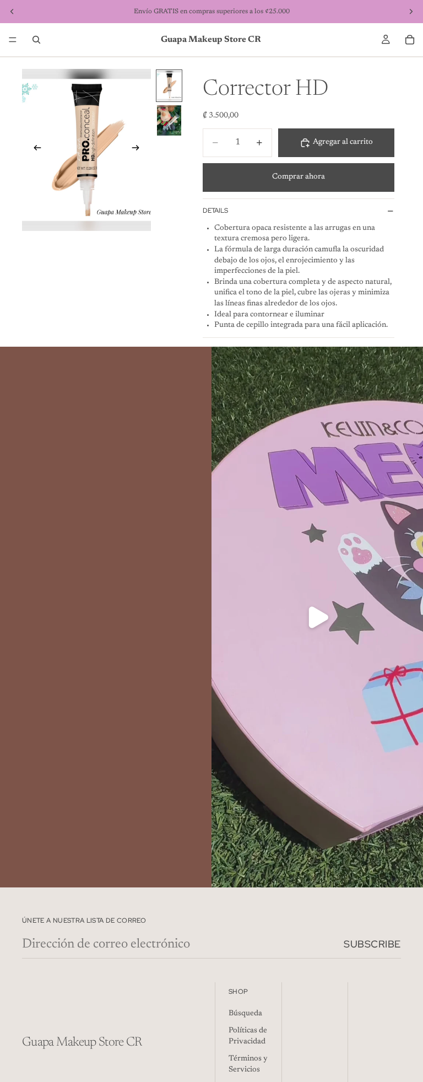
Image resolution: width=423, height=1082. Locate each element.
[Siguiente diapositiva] (139, 150)
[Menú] (12, 39)
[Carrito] (410, 40)
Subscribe (372, 944)
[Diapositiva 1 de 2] (169, 86)
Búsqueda (245, 1014)
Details (215, 210)
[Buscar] (36, 40)
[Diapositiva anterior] (34, 150)
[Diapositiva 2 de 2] (169, 120)
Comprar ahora (298, 177)
